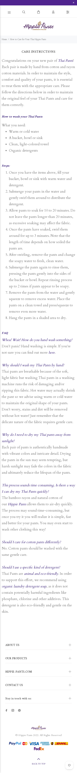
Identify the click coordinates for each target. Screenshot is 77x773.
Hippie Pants (17, 504)
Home (4, 39)
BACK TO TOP (38, 764)
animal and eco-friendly (41, 573)
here (52, 352)
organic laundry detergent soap (24, 586)
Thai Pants (65, 60)
